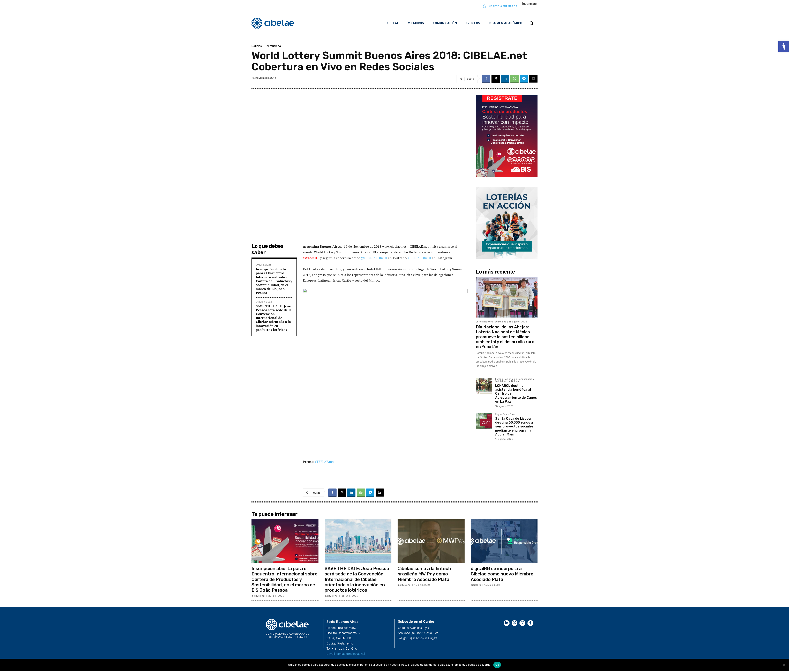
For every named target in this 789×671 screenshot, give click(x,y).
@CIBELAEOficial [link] (374, 258)
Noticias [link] (256, 46)
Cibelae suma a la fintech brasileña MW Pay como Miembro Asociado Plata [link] (424, 574)
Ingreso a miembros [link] (502, 6)
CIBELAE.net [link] (324, 461)
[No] (784, 665)
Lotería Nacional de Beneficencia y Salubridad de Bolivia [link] (514, 380)
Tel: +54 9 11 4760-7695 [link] (341, 648)
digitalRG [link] (476, 585)
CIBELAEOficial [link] (419, 258)
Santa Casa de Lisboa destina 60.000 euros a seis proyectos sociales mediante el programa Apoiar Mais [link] (514, 426)
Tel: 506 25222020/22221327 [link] (417, 638)
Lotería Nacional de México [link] (491, 322)
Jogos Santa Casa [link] (505, 414)
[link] (783, 46)
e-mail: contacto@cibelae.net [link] (345, 653)
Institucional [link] (273, 46)
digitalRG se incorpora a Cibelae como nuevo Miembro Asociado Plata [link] (502, 574)
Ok (497, 664)
